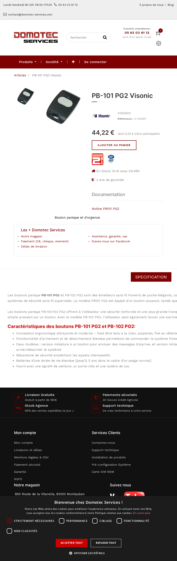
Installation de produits (109, 457)
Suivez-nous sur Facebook (111, 241)
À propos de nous (151, 4)
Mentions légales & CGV (31, 457)
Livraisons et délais (28, 450)
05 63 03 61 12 (68, 4)
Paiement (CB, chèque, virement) (45, 241)
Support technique (105, 450)
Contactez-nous (103, 442)
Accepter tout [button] (72, 543)
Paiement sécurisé (27, 464)
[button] (73, 62)
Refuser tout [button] (106, 543)
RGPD (18, 479)
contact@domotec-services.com (30, 14)
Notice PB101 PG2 (105, 209)
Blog (171, 4)
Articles (20, 75)
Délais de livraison (34, 246)
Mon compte (23, 442)
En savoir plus (142, 513)
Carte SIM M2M (103, 471)
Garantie (20, 471)
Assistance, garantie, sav (109, 236)
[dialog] (88, 528)
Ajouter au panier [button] (114, 145)
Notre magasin (31, 236)
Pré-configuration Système (111, 464)
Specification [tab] (151, 277)
